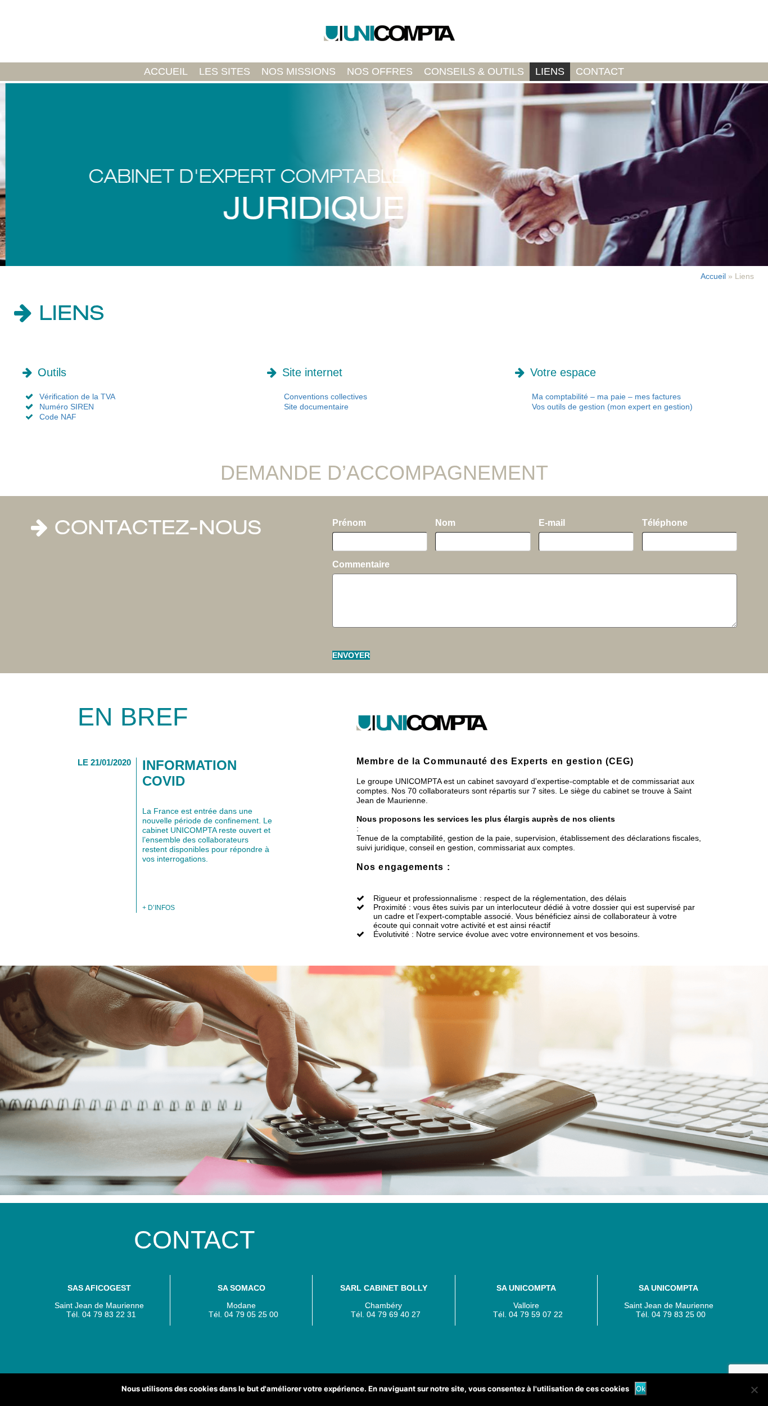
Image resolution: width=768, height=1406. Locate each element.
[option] (384, 174)
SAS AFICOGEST (99, 1287)
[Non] (754, 1389)
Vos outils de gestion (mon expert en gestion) (612, 406)
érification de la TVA (79, 396)
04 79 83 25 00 (679, 1314)
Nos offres (380, 71)
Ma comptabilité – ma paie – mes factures (606, 396)
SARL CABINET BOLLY (383, 1287)
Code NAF (57, 416)
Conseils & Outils (474, 71)
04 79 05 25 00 (251, 1314)
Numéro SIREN (66, 406)
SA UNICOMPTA (526, 1287)
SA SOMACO (241, 1287)
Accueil (166, 71)
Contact (600, 71)
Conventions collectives (325, 396)
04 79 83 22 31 (109, 1314)
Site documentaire (316, 406)
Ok (640, 1388)
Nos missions (298, 71)
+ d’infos (158, 908)
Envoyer (351, 655)
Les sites (224, 71)
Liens (549, 71)
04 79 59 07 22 (536, 1314)
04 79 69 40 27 (394, 1314)
